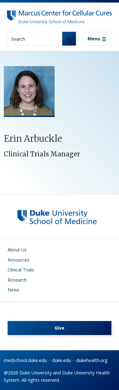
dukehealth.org (92, 360)
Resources (18, 260)
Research (17, 280)
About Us (17, 250)
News (13, 290)
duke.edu (61, 360)
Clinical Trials (21, 270)
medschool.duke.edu (25, 360)
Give (59, 328)
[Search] (69, 38)
